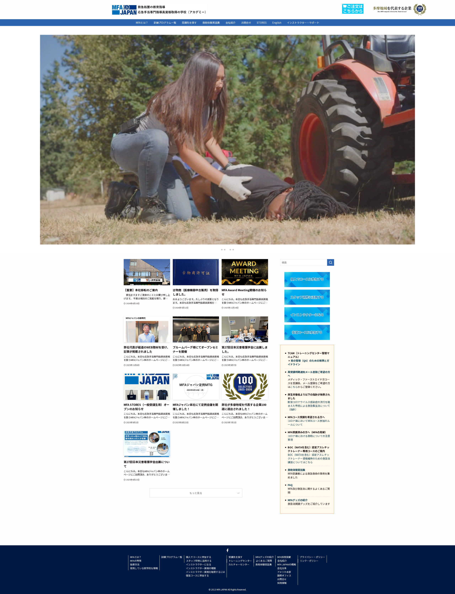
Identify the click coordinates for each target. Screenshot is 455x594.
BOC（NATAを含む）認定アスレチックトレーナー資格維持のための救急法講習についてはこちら (309, 458)
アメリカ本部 (284, 572)
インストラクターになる (198, 564)
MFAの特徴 (135, 560)
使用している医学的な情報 (144, 568)
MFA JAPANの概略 (286, 564)
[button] (222, 249)
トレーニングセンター (240, 560)
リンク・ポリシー (309, 560)
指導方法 (134, 564)
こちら (294, 387)
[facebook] (227, 550)
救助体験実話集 (296, 470)
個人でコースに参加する (198, 557)
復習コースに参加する (197, 575)
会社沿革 (282, 568)
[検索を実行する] (330, 262)
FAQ (290, 485)
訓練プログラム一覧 (171, 557)
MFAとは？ (135, 557)
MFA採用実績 (284, 557)
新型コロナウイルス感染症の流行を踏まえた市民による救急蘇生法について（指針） (309, 405)
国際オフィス (284, 575)
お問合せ (282, 579)
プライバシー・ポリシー (312, 557)
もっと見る (196, 493)
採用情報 (282, 583)
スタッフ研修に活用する (199, 560)
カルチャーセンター (239, 564)
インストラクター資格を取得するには (205, 572)
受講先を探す (235, 557)
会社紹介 (282, 560)
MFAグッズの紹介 (297, 500)
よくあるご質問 (264, 560)
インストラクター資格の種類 (201, 568)
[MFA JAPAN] (159, 9)
